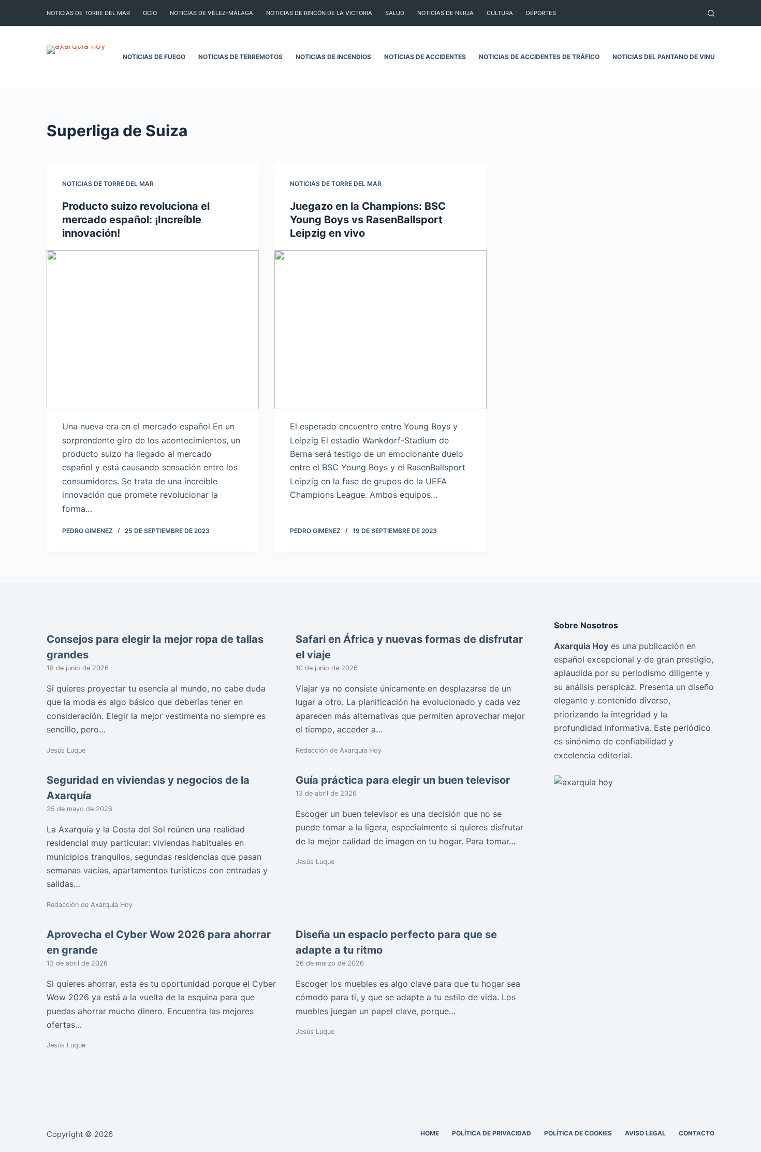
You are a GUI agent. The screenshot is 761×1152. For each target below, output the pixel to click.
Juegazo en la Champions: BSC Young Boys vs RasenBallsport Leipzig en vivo (368, 219)
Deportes (541, 13)
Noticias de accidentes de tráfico (539, 57)
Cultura (500, 13)
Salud (394, 13)
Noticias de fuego (154, 57)
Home (429, 1133)
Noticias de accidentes (425, 57)
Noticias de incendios (333, 57)
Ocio (150, 13)
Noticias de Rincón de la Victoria (319, 13)
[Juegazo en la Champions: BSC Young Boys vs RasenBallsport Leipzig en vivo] (380, 330)
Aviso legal (645, 1133)
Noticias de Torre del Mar (88, 13)
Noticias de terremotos (240, 57)
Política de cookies (578, 1133)
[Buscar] (711, 13)
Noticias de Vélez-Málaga (211, 13)
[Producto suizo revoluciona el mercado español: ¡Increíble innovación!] (153, 330)
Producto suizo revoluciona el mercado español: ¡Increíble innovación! (136, 219)
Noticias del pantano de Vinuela (669, 57)
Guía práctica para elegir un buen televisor (403, 780)
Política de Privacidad (491, 1133)
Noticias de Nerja (445, 13)
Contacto (696, 1133)
